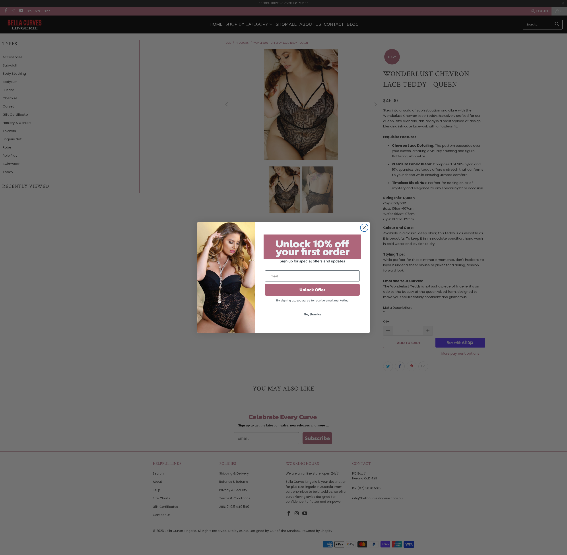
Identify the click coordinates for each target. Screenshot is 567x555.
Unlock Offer (312, 289)
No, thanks (312, 314)
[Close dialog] (364, 228)
